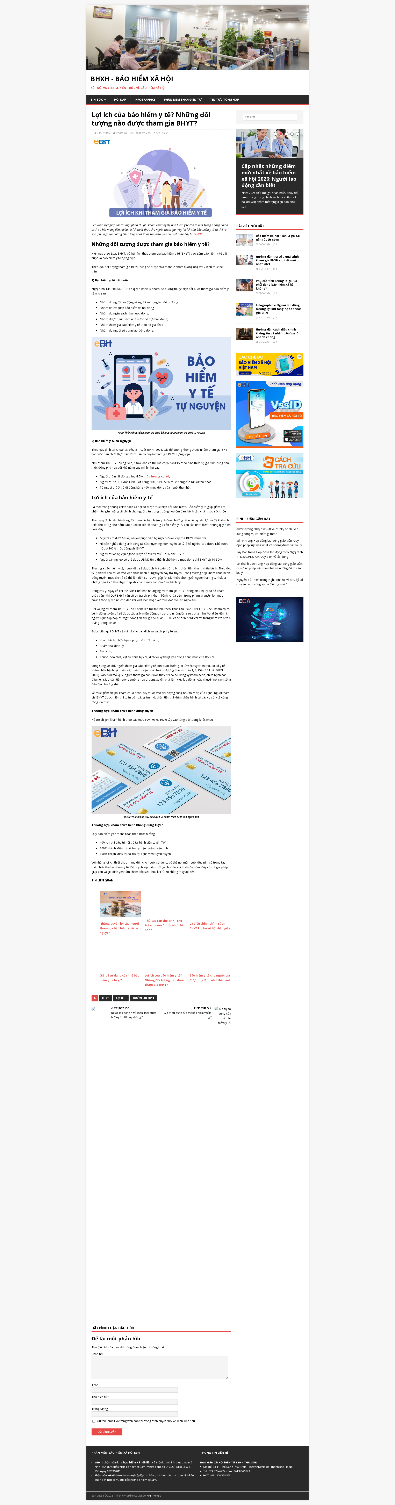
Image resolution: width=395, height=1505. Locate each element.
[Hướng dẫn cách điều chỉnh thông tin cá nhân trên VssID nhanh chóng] (244, 338)
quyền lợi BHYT (143, 998)
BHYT (105, 998)
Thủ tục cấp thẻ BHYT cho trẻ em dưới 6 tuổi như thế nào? (164, 925)
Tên (94, 1385)
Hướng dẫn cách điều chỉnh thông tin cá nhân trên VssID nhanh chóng (277, 333)
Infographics (145, 99)
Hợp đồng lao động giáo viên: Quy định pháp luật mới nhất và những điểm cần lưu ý (269, 568)
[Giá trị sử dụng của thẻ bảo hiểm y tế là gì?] (120, 956)
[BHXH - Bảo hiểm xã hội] (197, 68)
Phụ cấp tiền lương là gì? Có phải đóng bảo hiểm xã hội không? (276, 284)
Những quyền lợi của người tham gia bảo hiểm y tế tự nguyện (119, 928)
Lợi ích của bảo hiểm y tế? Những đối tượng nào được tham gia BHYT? (164, 980)
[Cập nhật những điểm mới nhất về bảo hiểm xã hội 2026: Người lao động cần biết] (269, 143)
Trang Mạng (100, 1409)
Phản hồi (97, 1354)
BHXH (197, 234)
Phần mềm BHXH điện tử (183, 99)
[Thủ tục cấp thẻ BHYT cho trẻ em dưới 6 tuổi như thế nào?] (165, 902)
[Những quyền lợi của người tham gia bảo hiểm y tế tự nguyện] (120, 904)
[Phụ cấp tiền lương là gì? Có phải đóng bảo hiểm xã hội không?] (244, 289)
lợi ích (120, 998)
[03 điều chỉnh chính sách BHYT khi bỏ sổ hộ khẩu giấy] (210, 904)
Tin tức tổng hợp (224, 99)
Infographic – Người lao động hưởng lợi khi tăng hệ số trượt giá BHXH (279, 308)
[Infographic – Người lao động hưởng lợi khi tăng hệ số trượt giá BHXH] (244, 313)
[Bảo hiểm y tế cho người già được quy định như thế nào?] (210, 956)
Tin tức (97, 99)
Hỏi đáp (120, 99)
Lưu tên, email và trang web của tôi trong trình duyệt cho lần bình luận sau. (145, 1421)
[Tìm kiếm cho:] (270, 117)
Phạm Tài (121, 133)
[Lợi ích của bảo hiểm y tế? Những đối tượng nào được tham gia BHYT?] (165, 956)
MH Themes (154, 1495)
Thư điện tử (99, 1397)
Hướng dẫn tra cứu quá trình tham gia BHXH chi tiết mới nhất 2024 (277, 260)
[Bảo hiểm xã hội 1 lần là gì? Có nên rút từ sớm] (244, 244)
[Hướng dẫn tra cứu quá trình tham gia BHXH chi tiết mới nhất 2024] (244, 262)
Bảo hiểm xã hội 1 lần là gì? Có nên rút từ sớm (278, 237)
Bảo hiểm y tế (142, 133)
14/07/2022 (103, 133)
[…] (244, 206)
